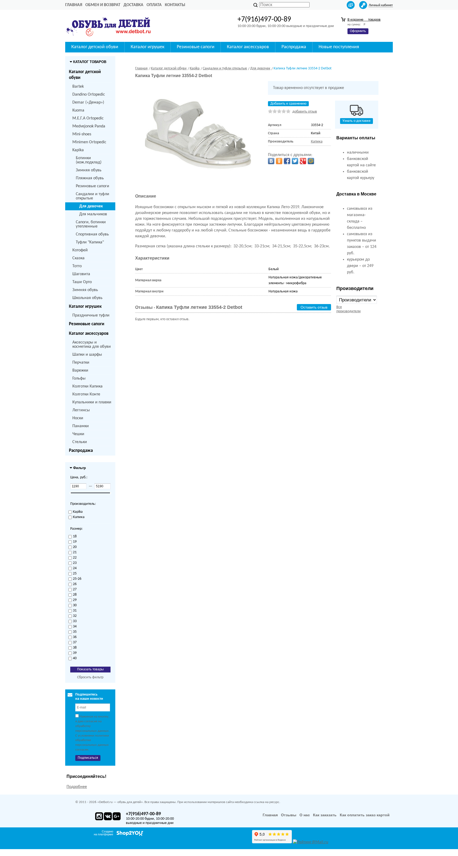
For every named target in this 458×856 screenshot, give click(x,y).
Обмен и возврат (102, 5)
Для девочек (91, 206)
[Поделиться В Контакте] (271, 161)
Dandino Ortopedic (88, 94)
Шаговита (81, 274)
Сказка (78, 258)
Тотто (77, 266)
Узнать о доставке (356, 121)
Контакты (175, 5)
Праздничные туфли (90, 315)
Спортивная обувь (92, 234)
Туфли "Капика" (90, 242)
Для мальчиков (93, 214)
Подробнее (77, 787)
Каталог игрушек (85, 306)
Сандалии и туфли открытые (92, 196)
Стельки (79, 442)
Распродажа (81, 450)
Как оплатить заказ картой (365, 815)
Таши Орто (82, 282)
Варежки (80, 370)
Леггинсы (81, 410)
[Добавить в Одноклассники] (279, 161)
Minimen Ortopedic (89, 142)
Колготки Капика (87, 386)
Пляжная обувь (90, 178)
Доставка (133, 5)
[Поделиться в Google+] (303, 161)
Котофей (80, 250)
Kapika (78, 150)
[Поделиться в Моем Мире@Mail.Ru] (311, 161)
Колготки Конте (86, 394)
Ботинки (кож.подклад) (89, 160)
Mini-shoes (81, 134)
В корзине (364, 20)
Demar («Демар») (88, 102)
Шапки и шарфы (87, 355)
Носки (77, 418)
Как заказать (325, 815)
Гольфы (79, 378)
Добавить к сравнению (288, 104)
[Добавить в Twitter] (295, 161)
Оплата (154, 5)
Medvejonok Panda (88, 126)
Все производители (348, 309)
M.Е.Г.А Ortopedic (88, 118)
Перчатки (80, 362)
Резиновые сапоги (92, 186)
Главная (73, 5)
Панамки (80, 426)
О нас (305, 815)
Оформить (358, 31)
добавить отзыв (304, 112)
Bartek (78, 86)
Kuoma (78, 110)
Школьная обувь (87, 298)
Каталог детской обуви (85, 75)
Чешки (78, 434)
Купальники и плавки (91, 402)
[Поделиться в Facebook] (287, 161)
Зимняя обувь (89, 170)
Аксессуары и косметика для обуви (91, 344)
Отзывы (288, 815)
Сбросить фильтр (90, 677)
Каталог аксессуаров (88, 333)
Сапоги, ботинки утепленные (91, 224)
